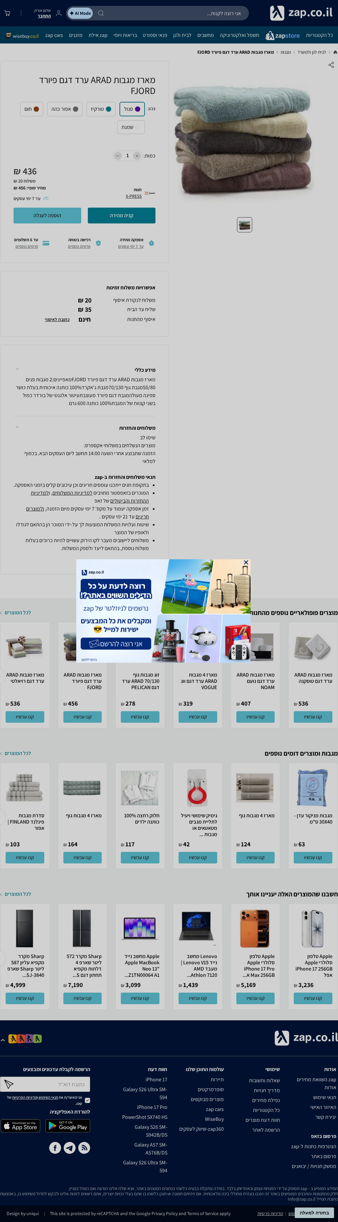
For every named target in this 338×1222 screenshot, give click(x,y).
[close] (246, 562)
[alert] (169, 611)
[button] (246, 562)
